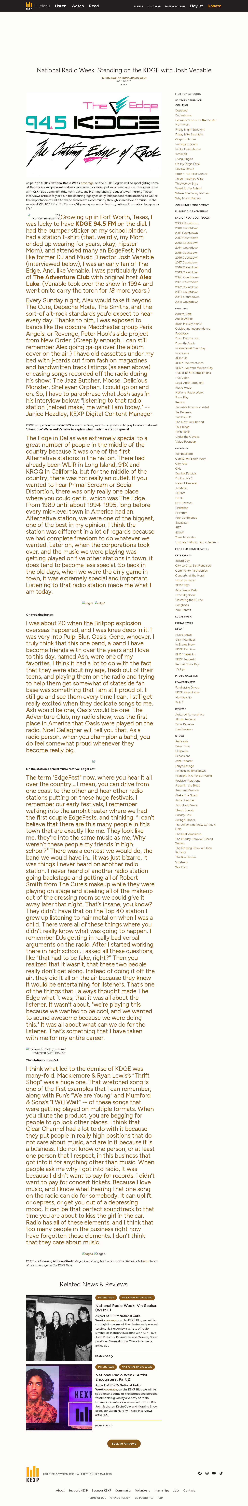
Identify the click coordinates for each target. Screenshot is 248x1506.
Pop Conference (186, 517)
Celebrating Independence (192, 328)
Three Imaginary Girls (189, 178)
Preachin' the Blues (187, 785)
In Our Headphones (188, 149)
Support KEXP (78, 1490)
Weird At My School (188, 188)
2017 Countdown (186, 262)
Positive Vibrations (187, 780)
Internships (161, 1490)
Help (160, 1498)
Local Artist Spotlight (189, 383)
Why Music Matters (188, 198)
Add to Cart (183, 314)
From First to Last (187, 338)
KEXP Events (183, 555)
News (179, 629)
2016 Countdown (186, 257)
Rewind (180, 402)
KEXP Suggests (185, 659)
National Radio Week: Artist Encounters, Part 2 (121, 1377)
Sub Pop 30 (183, 417)
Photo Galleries (186, 675)
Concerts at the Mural (189, 575)
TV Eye (180, 669)
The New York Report (189, 422)
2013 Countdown (186, 243)
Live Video (182, 378)
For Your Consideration (192, 549)
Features (181, 308)
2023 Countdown (187, 292)
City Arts (181, 464)
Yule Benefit (183, 610)
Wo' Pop (181, 867)
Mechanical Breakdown (190, 771)
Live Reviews (184, 729)
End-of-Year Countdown (192, 217)
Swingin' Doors (185, 820)
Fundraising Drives (187, 687)
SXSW (179, 532)
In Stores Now (185, 644)
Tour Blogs (182, 427)
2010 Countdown (187, 228)
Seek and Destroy (187, 790)
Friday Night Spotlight (190, 129)
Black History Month (188, 324)
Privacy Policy (119, 1498)
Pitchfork (181, 513)
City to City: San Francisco (193, 565)
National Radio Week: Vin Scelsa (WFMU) (125, 1307)
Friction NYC (184, 478)
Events (138, 6)
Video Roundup (185, 441)
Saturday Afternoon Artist (192, 407)
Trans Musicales (185, 537)
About (60, 1490)
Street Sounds (184, 810)
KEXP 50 (181, 358)
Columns (181, 105)
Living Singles (184, 159)
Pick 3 (179, 702)
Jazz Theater (183, 761)
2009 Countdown (187, 223)
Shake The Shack (186, 795)
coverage (87, 183)
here (146, 1261)
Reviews (180, 709)
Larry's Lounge (184, 766)
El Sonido (181, 751)
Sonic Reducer (185, 800)
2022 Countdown (186, 287)
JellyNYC (181, 488)
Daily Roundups (185, 639)
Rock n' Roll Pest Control (191, 174)
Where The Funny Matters (192, 193)
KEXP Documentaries (189, 363)
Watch (78, 5)
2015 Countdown (186, 253)
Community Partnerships (191, 570)
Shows (180, 736)
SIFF (178, 527)
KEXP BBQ (182, 585)
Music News (183, 635)
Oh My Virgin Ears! (187, 164)
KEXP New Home (187, 692)
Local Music (183, 616)
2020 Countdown (187, 277)
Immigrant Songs (186, 144)
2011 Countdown (186, 233)
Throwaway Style (186, 183)
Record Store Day (187, 664)
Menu (44, 5)
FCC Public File (143, 1498)
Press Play (181, 397)
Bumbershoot (184, 454)
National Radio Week (132, 78)
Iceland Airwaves (186, 483)
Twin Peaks (182, 432)
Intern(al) (181, 154)
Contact (189, 1490)
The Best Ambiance (188, 834)
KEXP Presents (185, 654)
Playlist (196, 5)
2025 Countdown (187, 302)
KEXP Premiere (185, 649)
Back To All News (124, 1443)
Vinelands (181, 862)
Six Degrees (183, 412)
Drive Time (182, 746)
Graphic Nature (185, 139)
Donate (215, 5)
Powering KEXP (185, 682)
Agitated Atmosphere (189, 714)
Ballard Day (182, 560)
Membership (183, 697)
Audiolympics (184, 319)
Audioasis (181, 741)
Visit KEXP (154, 6)
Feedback (181, 333)
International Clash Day (190, 348)
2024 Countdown (187, 297)
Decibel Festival (185, 473)
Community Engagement (192, 205)
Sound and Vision (186, 805)
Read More (103, 1356)
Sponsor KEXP (101, 1490)
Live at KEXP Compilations (193, 373)
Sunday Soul (183, 815)
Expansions (182, 756)
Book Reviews (184, 724)
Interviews (109, 78)
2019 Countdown (186, 272)
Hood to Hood (185, 580)
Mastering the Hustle (189, 600)
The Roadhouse (185, 857)
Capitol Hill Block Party (190, 458)
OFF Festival (183, 503)
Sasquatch (182, 522)
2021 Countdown (186, 282)
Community (123, 1490)
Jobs (176, 1490)
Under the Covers (187, 437)
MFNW (180, 493)
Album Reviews (185, 719)
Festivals (181, 448)
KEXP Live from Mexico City (194, 368)
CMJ (178, 468)
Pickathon (181, 508)
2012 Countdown (186, 238)
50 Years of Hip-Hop (188, 100)
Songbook (182, 605)
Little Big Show (185, 595)
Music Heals (183, 387)
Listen (60, 5)
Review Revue (184, 169)
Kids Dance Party (186, 590)
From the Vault (185, 343)
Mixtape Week (184, 623)
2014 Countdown (187, 247)
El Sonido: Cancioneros (192, 211)
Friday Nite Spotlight (189, 134)
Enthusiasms (183, 115)
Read (94, 5)
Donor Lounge (175, 6)
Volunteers (142, 1490)
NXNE (179, 498)
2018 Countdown (186, 267)
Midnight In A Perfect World (193, 776)
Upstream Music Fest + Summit (196, 542)
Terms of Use (97, 1498)
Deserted (181, 110)
